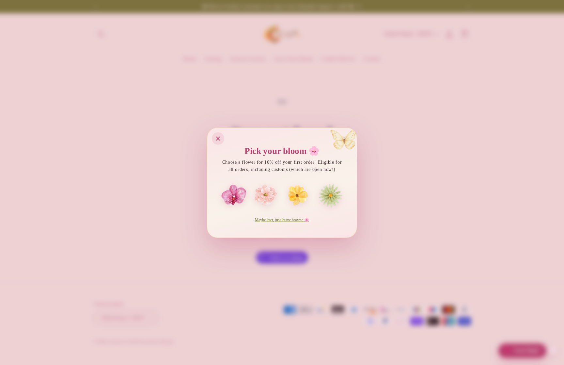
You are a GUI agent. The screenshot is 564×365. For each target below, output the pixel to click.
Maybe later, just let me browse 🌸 (282, 220)
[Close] (218, 138)
